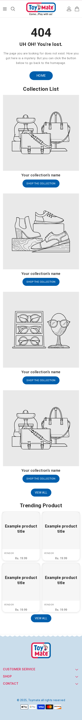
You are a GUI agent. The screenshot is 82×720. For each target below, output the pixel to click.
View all (41, 492)
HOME (41, 75)
